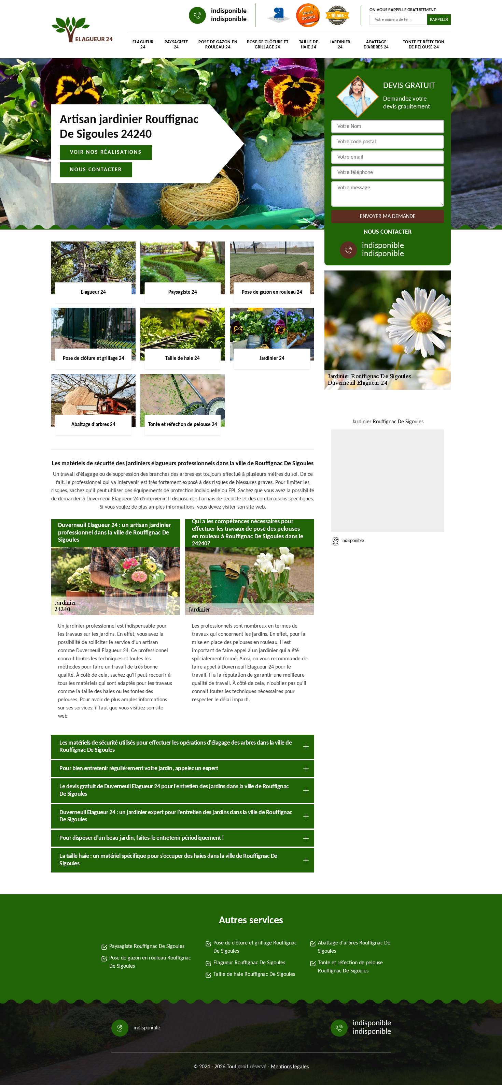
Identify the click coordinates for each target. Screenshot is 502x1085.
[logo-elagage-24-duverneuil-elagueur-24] (82, 30)
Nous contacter (96, 170)
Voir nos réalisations (106, 152)
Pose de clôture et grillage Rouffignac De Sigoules (255, 947)
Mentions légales (290, 1067)
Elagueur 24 (143, 44)
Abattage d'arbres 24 (376, 44)
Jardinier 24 (340, 44)
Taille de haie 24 (308, 44)
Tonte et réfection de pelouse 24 (424, 44)
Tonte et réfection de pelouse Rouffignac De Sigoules (350, 967)
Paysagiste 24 (176, 44)
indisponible (229, 11)
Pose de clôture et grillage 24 (267, 44)
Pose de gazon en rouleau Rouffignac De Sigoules (150, 962)
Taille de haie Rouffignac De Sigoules (254, 974)
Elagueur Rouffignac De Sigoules (249, 963)
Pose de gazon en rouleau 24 (217, 44)
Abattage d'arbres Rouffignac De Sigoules (354, 947)
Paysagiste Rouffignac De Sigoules (146, 946)
